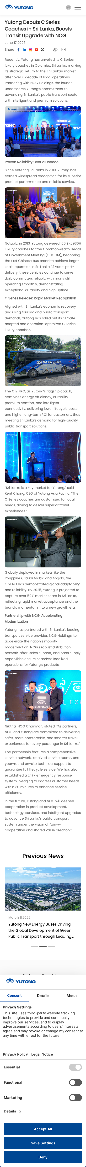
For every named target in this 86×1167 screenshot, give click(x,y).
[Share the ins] (24, 49)
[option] (43, 905)
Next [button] (81, 905)
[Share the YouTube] (36, 49)
